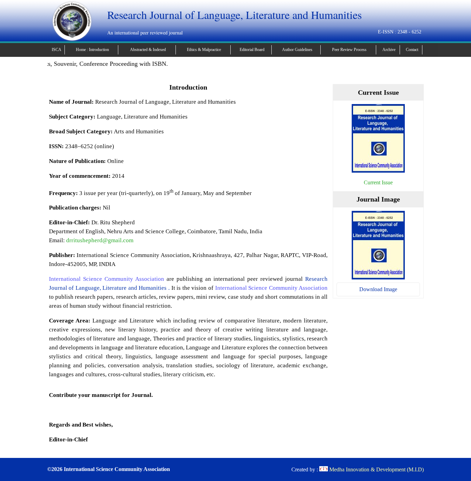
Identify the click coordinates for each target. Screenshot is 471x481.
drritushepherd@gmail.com (99, 240)
